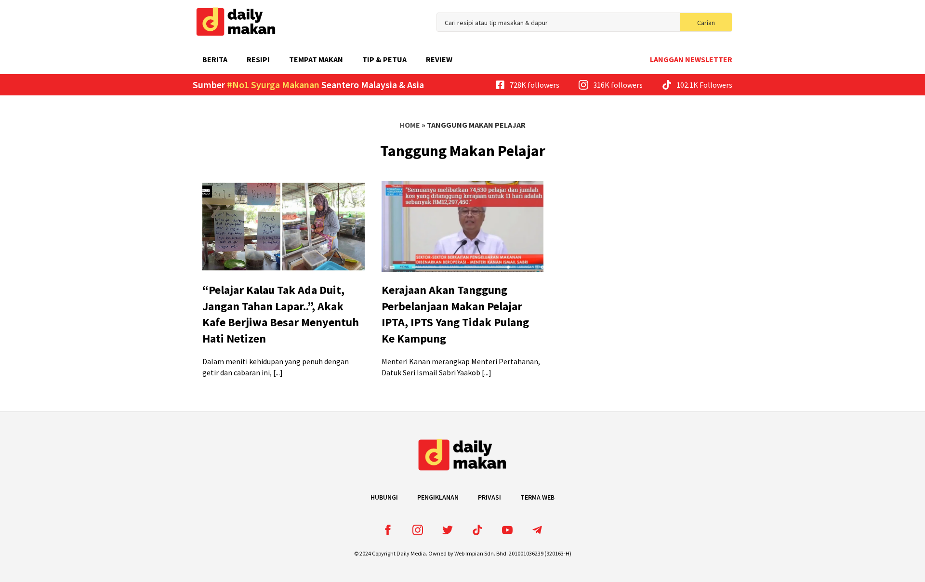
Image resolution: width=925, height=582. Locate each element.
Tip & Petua (384, 59)
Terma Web (537, 497)
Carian (706, 22)
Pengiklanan (438, 497)
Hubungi (384, 497)
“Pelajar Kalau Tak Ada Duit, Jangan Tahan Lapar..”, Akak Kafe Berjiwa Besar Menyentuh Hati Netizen (280, 314)
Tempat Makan (316, 59)
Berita (214, 59)
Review (439, 59)
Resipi (258, 59)
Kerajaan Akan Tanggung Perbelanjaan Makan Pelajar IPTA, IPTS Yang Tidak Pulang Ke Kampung (455, 314)
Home (409, 125)
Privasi (489, 497)
